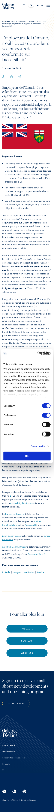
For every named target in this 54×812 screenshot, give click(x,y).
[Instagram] (24, 791)
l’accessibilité (31, 524)
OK (27, 456)
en (38, 5)
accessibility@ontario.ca (22, 503)
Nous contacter (8, 751)
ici (10, 495)
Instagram (17, 572)
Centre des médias (10, 745)
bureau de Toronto (14, 514)
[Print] (11, 77)
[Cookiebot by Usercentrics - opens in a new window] (38, 353)
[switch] (46, 415)
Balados (40, 572)
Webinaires (29, 572)
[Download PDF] (3, 77)
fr (42, 5)
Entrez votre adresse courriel (14, 757)
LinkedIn (6, 572)
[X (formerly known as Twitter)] (4, 791)
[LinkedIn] (14, 791)
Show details (38, 446)
